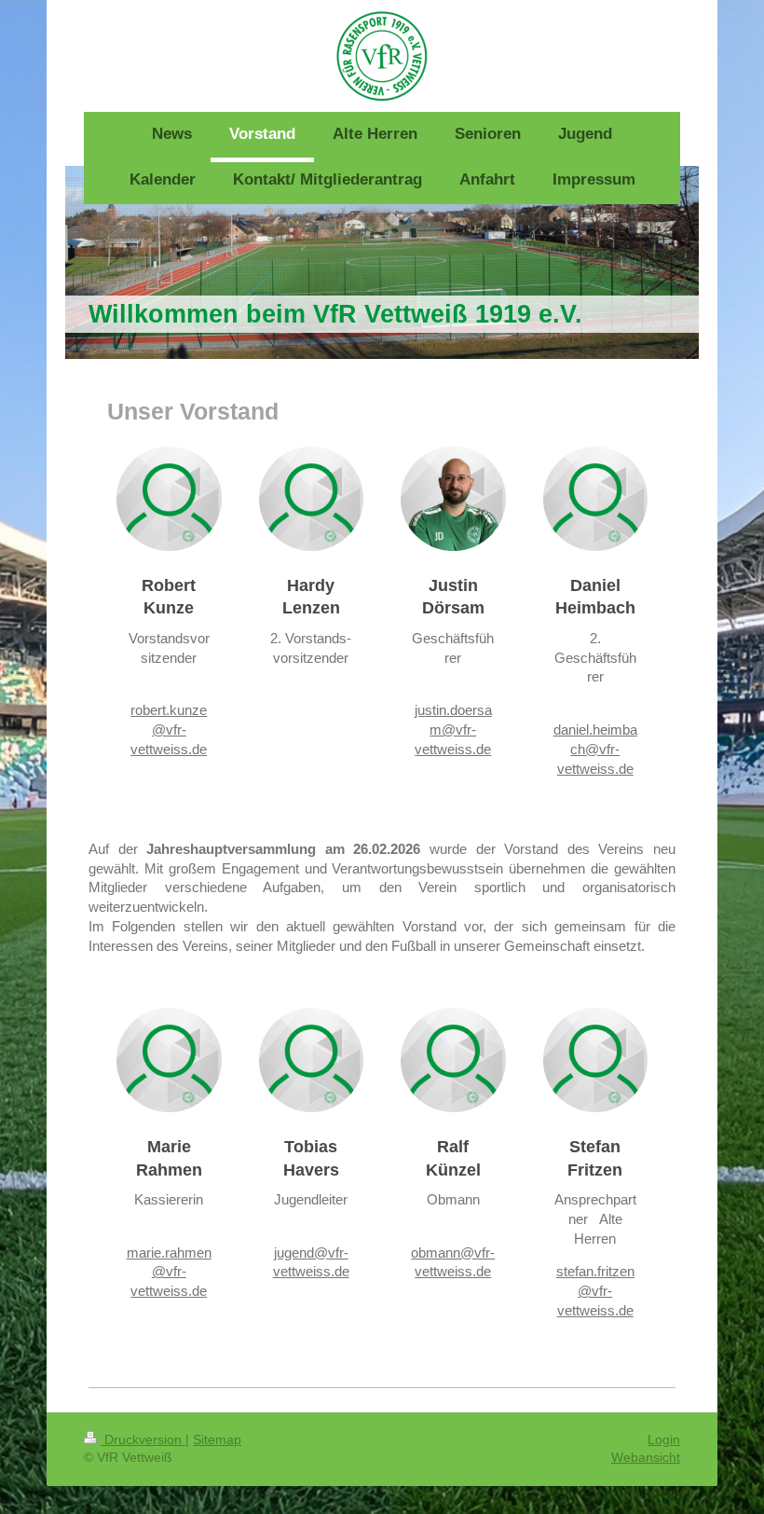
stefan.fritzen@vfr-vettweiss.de (595, 1290)
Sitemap (217, 1439)
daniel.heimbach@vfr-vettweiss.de (595, 749)
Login (664, 1439)
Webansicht (645, 1457)
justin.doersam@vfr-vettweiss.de (453, 729)
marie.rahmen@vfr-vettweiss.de (169, 1272)
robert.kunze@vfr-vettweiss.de (168, 729)
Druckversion (143, 1439)
